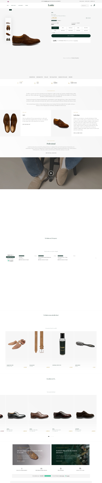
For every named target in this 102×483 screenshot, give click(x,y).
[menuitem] (9, 5)
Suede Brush (77, 365)
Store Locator (81, 1)
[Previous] (13, 29)
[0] (93, 5)
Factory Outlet (87, 1)
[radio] (55, 28)
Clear (54, 32)
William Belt (32, 365)
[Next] (40, 29)
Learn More (76, 40)
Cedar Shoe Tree (10, 365)
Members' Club (92, 1)
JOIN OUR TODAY (51, 1)
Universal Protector (56, 365)
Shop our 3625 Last (26, 124)
